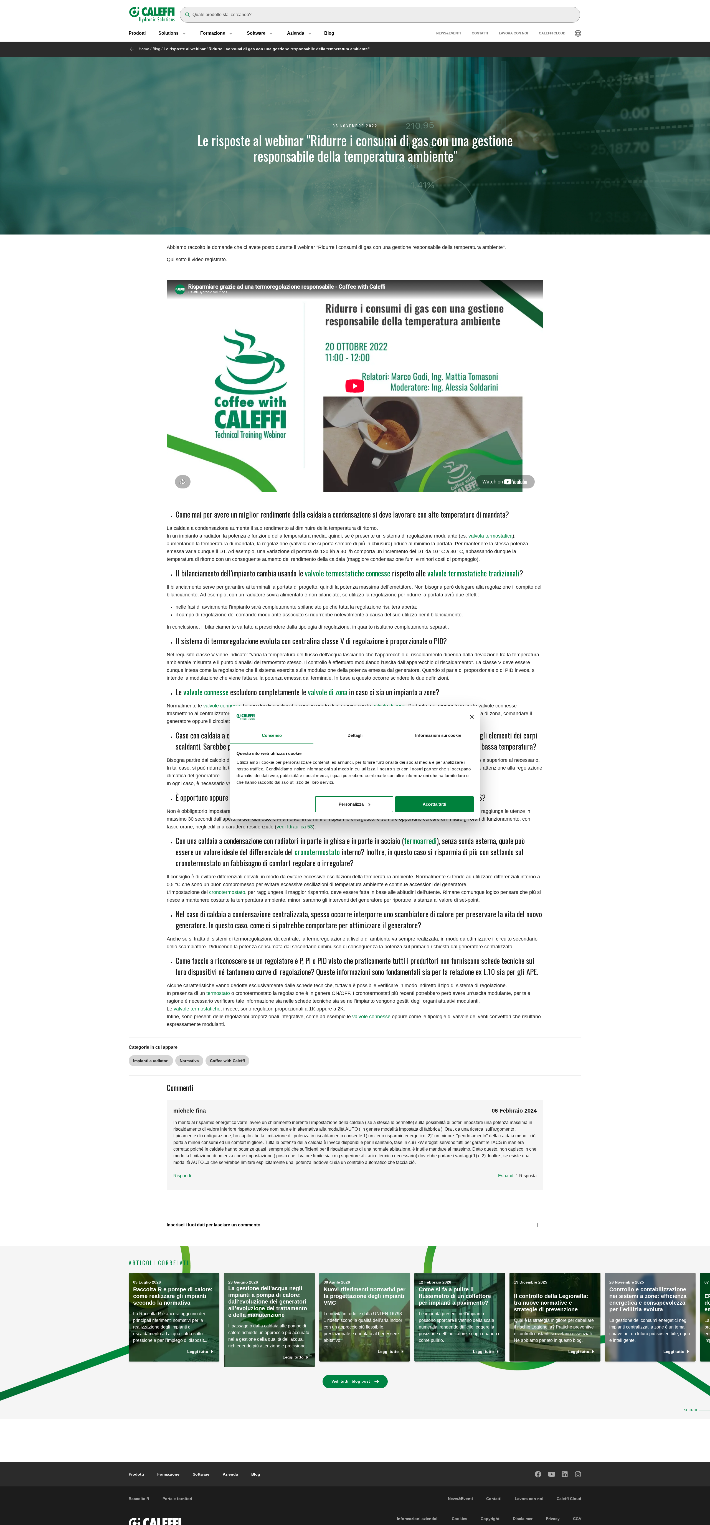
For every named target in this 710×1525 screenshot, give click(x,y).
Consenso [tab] (272, 735)
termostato (218, 993)
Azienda (230, 1474)
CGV (577, 1518)
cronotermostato (317, 851)
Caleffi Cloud (552, 33)
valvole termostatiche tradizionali (473, 573)
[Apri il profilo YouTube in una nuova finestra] (551, 1474)
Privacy (553, 1518)
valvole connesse (206, 691)
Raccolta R (139, 1498)
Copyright (490, 1518)
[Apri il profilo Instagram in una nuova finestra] (578, 1474)
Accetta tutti (434, 804)
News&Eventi (448, 33)
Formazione (168, 1474)
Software (201, 1474)
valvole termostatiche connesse (347, 573)
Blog (329, 33)
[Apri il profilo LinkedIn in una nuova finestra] (565, 1474)
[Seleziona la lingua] (578, 33)
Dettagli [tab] (355, 735)
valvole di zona (327, 691)
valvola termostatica (490, 536)
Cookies (459, 1518)
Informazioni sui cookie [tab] (438, 735)
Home (144, 49)
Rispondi (182, 1175)
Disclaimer (522, 1518)
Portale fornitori (177, 1498)
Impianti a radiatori (151, 1060)
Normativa (189, 1060)
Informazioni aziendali (417, 1518)
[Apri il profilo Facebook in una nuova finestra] (538, 1474)
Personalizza (351, 804)
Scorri (690, 1410)
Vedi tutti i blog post (350, 1381)
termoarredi (420, 840)
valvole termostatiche (197, 1009)
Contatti (480, 33)
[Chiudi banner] (472, 717)
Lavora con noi (513, 33)
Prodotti (137, 33)
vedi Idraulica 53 (295, 827)
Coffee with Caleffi (227, 1060)
